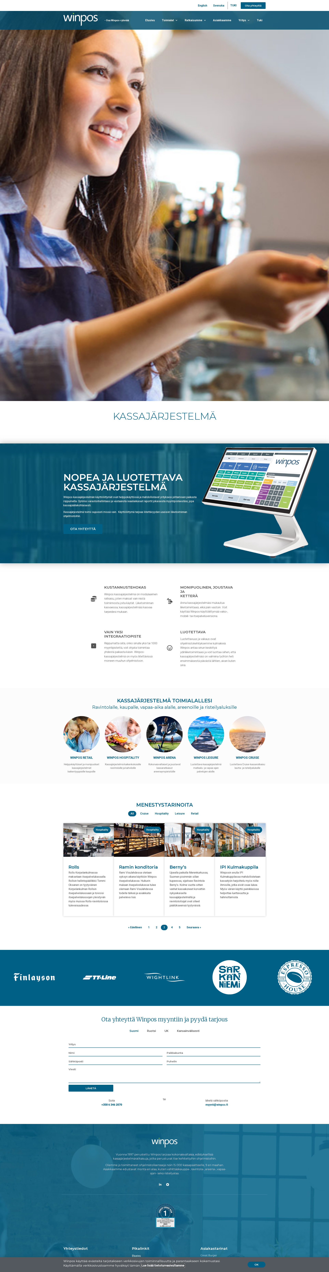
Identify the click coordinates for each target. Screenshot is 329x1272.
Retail (194, 813)
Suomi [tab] (134, 1031)
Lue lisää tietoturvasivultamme (162, 1265)
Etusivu (150, 20)
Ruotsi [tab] (151, 1031)
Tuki (259, 20)
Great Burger (208, 1255)
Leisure (180, 813)
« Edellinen (135, 927)
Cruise (144, 813)
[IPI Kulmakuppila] (240, 855)
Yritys (242, 20)
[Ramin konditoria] (139, 855)
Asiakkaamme (222, 20)
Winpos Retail (81, 757)
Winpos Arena (164, 757)
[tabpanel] (164, 1075)
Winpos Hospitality (123, 757)
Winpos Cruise (247, 757)
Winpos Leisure (206, 757)
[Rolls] (88, 855)
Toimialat (168, 20)
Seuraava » (194, 927)
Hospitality (162, 813)
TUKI (233, 5)
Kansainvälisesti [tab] (188, 1031)
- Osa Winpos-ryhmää (117, 20)
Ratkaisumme (193, 20)
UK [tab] (166, 1031)
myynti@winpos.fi (216, 1104)
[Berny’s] (189, 855)
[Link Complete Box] (88, 869)
